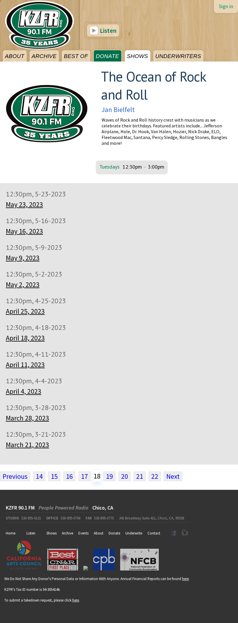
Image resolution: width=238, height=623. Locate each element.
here (185, 578)
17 (84, 476)
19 (109, 476)
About (98, 533)
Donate (114, 533)
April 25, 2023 (25, 311)
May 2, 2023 (22, 284)
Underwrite (133, 533)
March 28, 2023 (27, 417)
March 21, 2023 (27, 444)
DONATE (107, 56)
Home (10, 533)
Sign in (226, 6)
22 (154, 476)
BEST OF (76, 56)
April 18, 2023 (25, 337)
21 (139, 476)
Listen (107, 30)
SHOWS (137, 56)
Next (173, 476)
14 (39, 476)
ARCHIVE (44, 56)
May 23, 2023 (24, 204)
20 (124, 476)
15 (54, 476)
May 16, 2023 (24, 231)
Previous (15, 476)
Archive (67, 533)
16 (69, 476)
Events (83, 533)
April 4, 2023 (23, 391)
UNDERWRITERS (178, 56)
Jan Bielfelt (118, 109)
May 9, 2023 (22, 257)
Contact (153, 533)
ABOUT (14, 56)
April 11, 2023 (25, 364)
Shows (51, 533)
